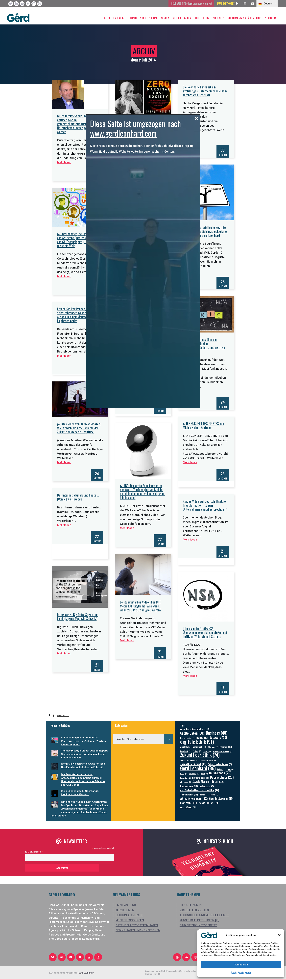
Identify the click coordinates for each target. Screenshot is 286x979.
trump (214, 794)
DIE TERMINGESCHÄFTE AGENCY (245, 18)
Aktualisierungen (194, 798)
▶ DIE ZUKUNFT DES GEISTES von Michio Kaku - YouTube (203, 425)
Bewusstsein (187, 737)
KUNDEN (165, 18)
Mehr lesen (64, 162)
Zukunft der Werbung (222, 751)
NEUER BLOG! (202, 18)
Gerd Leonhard (198, 768)
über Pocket (188, 802)
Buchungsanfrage (129, 915)
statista (219, 782)
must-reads (220, 772)
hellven (221, 769)
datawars (218, 737)
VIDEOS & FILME (148, 18)
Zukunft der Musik (208, 760)
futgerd (207, 751)
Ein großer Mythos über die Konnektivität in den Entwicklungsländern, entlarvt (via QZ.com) (204, 345)
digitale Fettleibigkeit (193, 746)
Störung (213, 747)
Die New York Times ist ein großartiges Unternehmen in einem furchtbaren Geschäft (205, 90)
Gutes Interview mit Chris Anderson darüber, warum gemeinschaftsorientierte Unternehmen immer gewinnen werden (79, 123)
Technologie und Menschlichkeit (204, 915)
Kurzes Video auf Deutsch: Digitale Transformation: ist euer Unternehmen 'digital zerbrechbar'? (205, 505)
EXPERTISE (119, 18)
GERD (107, 18)
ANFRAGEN (218, 18)
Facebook (185, 751)
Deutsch (268, 3)
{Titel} (234, 972)
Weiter (63, 715)
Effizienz (225, 746)
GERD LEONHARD (86, 972)
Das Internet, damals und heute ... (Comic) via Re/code (78, 497)
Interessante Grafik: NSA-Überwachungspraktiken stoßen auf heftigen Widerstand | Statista (205, 632)
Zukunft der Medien (189, 760)
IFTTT (183, 773)
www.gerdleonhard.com (123, 133)
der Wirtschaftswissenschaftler (199, 790)
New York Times (200, 777)
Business (216, 732)
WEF (215, 802)
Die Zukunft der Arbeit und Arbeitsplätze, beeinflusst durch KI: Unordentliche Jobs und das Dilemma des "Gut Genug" (83, 779)
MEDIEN (177, 18)
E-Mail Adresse (34, 851)
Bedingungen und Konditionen (138, 930)
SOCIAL (188, 18)
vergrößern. (188, 807)
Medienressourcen (130, 920)
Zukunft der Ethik (200, 754)
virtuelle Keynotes (194, 910)
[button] (279, 935)
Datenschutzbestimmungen (137, 925)
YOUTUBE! (270, 18)
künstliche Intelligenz (198, 729)
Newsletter (185, 777)
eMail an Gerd (126, 905)
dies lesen (185, 782)
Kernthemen (125, 910)
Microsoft (194, 773)
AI (182, 729)
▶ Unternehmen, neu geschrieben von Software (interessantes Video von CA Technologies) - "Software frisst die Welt (78, 239)
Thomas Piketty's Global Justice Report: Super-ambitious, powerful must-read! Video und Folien (84, 754)
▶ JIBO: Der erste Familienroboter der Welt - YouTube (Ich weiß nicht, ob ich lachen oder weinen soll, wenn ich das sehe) (142, 491)
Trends (203, 794)
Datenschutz (222, 777)
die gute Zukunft (192, 905)
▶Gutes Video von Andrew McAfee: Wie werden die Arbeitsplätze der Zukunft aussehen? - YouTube (79, 427)
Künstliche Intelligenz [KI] (199, 920)
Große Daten (192, 733)
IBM (231, 769)
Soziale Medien (203, 781)
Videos (204, 802)
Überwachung (189, 786)
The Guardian (189, 794)
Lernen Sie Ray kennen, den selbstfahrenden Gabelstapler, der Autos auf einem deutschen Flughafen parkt (78, 314)
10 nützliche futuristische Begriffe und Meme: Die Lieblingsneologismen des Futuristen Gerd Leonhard (205, 231)
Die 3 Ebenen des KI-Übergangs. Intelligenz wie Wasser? (80, 793)
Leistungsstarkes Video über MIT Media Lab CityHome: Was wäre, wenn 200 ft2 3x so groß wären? (140, 606)
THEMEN (132, 18)
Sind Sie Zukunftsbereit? (198, 925)
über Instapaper (221, 798)
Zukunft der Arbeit (193, 764)
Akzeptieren (241, 964)
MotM (204, 773)
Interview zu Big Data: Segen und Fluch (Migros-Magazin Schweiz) (77, 616)
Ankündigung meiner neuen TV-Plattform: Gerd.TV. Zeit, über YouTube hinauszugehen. (84, 741)
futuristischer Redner (220, 764)
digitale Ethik (197, 741)
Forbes (197, 751)
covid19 (201, 737)
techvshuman (206, 786)
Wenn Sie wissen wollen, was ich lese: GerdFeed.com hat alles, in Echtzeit (83, 765)
